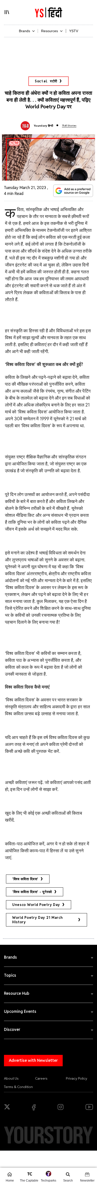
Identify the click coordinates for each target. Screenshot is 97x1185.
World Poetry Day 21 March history (37, 919)
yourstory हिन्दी (43, 125)
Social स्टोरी (46, 81)
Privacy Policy (76, 1078)
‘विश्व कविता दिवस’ (25, 879)
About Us (11, 1078)
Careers (41, 1078)
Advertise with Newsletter (33, 1060)
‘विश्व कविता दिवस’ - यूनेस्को (32, 892)
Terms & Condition (18, 1087)
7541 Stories (69, 125)
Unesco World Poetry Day (36, 904)
